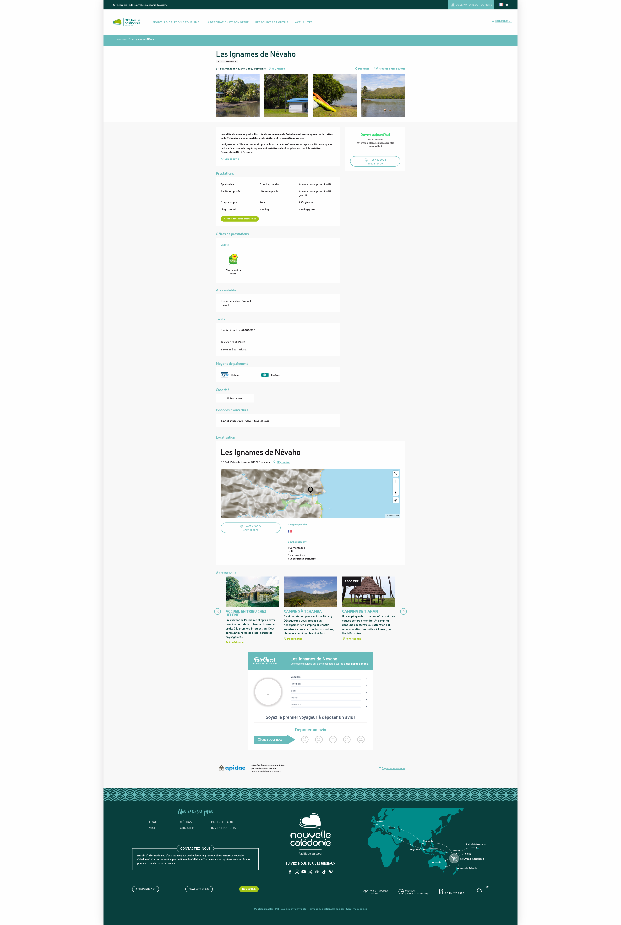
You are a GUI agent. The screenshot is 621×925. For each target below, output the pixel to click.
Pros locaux (222, 822)
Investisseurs (223, 827)
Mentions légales (263, 908)
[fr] (503, 4)
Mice (152, 827)
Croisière (188, 827)
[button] (503, 20)
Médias (186, 822)
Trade (153, 822)
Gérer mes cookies (356, 908)
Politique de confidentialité (290, 908)
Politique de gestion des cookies (326, 908)
